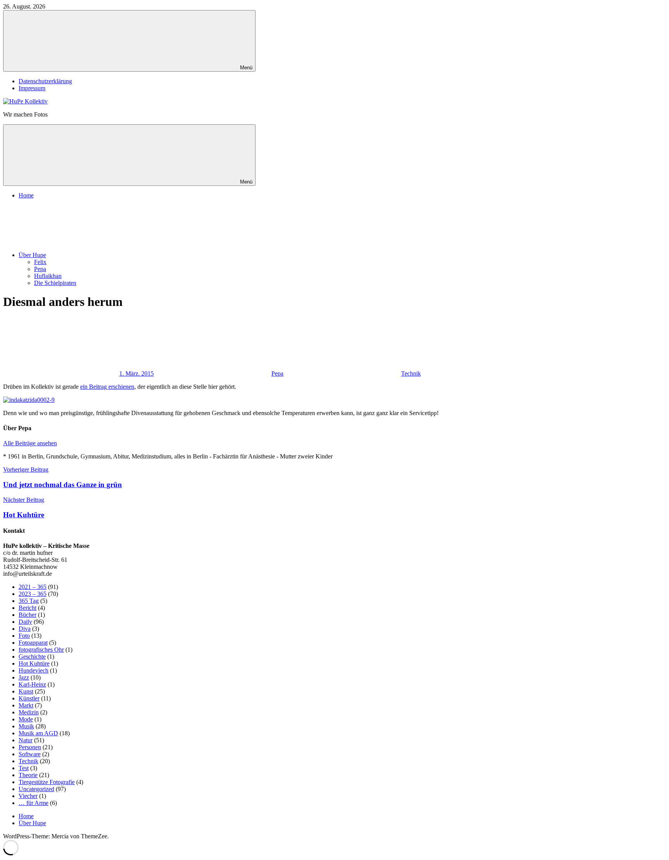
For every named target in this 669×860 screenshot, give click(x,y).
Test (24, 768)
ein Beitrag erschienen (107, 386)
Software (30, 754)
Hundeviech (33, 670)
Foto (24, 635)
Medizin (29, 712)
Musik (26, 726)
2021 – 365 (32, 587)
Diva (25, 628)
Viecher (28, 796)
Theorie (28, 775)
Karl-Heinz (32, 684)
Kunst (26, 691)
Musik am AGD (38, 733)
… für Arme (33, 803)
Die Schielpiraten (55, 283)
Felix (40, 262)
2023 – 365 (32, 593)
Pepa (40, 269)
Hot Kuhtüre (34, 663)
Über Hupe (32, 255)
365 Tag (29, 600)
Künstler (29, 698)
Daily (25, 621)
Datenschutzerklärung (45, 81)
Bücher (27, 614)
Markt (26, 705)
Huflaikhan (48, 276)
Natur (26, 740)
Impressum (32, 88)
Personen (30, 747)
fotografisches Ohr (41, 649)
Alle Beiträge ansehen (30, 443)
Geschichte (32, 656)
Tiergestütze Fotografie (47, 782)
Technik (411, 373)
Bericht (27, 607)
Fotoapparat (33, 642)
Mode (26, 719)
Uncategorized (36, 789)
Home (26, 195)
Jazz (24, 677)
